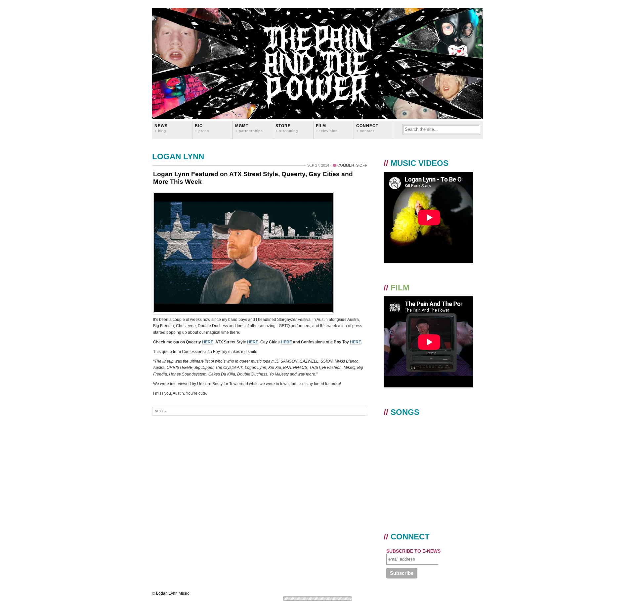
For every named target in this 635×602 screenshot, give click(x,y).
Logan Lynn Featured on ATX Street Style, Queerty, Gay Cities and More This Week (253, 178)
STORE (286, 128)
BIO (202, 128)
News (161, 128)
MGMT (249, 128)
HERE (207, 342)
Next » (161, 411)
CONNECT (367, 128)
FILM (327, 128)
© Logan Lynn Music (170, 593)
